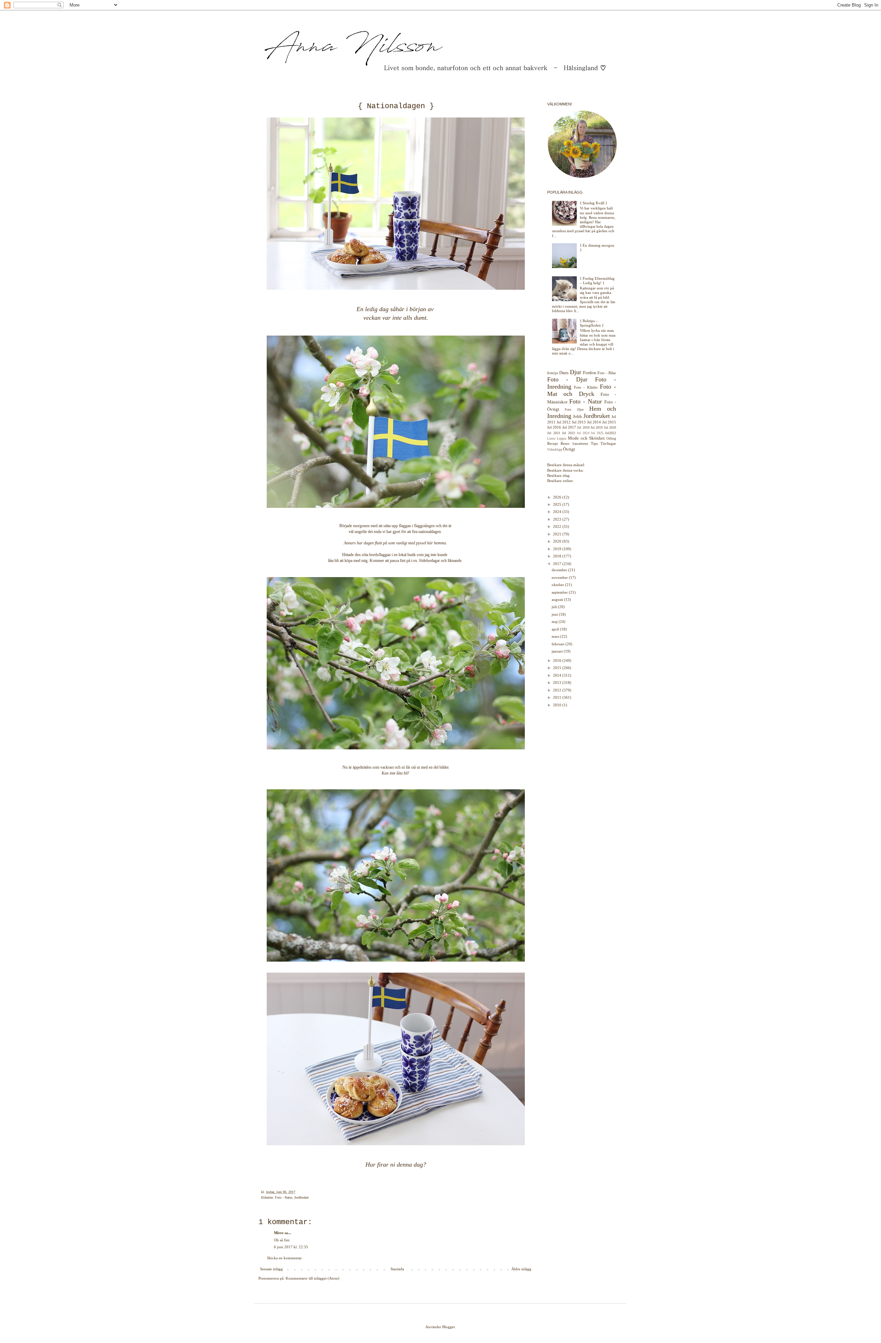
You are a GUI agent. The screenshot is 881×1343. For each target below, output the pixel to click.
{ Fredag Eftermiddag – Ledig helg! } (597, 280)
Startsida (397, 1269)
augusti (558, 599)
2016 (557, 660)
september (560, 592)
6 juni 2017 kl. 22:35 (291, 1247)
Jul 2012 (564, 422)
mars (556, 636)
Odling (611, 438)
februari (558, 644)
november (560, 577)
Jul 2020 (610, 427)
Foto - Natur (283, 1197)
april (556, 629)
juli (555, 607)
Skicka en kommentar (284, 1258)
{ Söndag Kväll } (593, 203)
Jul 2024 (583, 433)
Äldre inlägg (521, 1269)
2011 (557, 697)
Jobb (577, 416)
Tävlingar (608, 443)
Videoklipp (554, 449)
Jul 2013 (579, 422)
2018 (557, 556)
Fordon (589, 372)
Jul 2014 (594, 422)
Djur (575, 372)
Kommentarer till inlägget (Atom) (312, 1278)
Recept (552, 443)
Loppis (561, 438)
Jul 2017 (569, 427)
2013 (557, 682)
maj (555, 621)
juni (555, 614)
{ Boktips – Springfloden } (592, 323)
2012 (557, 690)
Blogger (448, 1327)
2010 (557, 705)
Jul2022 (610, 433)
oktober (558, 585)
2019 (557, 549)
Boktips (552, 373)
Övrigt (569, 449)
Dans (564, 372)
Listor (551, 438)
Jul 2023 (568, 433)
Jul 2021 (553, 433)
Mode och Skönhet (586, 438)
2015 (557, 668)
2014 (557, 675)
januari (558, 651)
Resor (565, 443)
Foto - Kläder (585, 387)
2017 (557, 564)
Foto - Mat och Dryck (581, 390)
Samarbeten (580, 443)
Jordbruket (301, 1197)
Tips (594, 443)
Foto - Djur (567, 379)
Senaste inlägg (271, 1269)
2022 (557, 526)
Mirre (279, 1233)
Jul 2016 (554, 427)
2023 (557, 519)
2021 (557, 534)
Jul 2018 (583, 427)
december (560, 570)
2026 (557, 497)
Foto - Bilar (606, 373)
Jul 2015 (609, 422)
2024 (557, 512)
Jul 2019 (597, 427)
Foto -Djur (574, 409)
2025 (557, 504)
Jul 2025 (597, 433)
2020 (557, 541)
